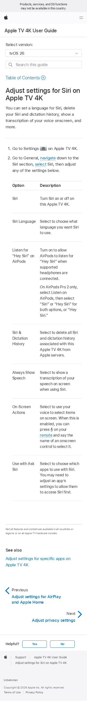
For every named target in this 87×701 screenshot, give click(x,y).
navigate (48, 157)
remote (46, 435)
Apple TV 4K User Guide (31, 31)
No (63, 644)
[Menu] (81, 18)
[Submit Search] (10, 64)
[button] (26, 78)
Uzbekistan (11, 680)
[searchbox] (44, 64)
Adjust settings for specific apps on (38, 561)
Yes (34, 644)
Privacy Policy (34, 692)
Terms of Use (12, 692)
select (40, 164)
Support (20, 657)
